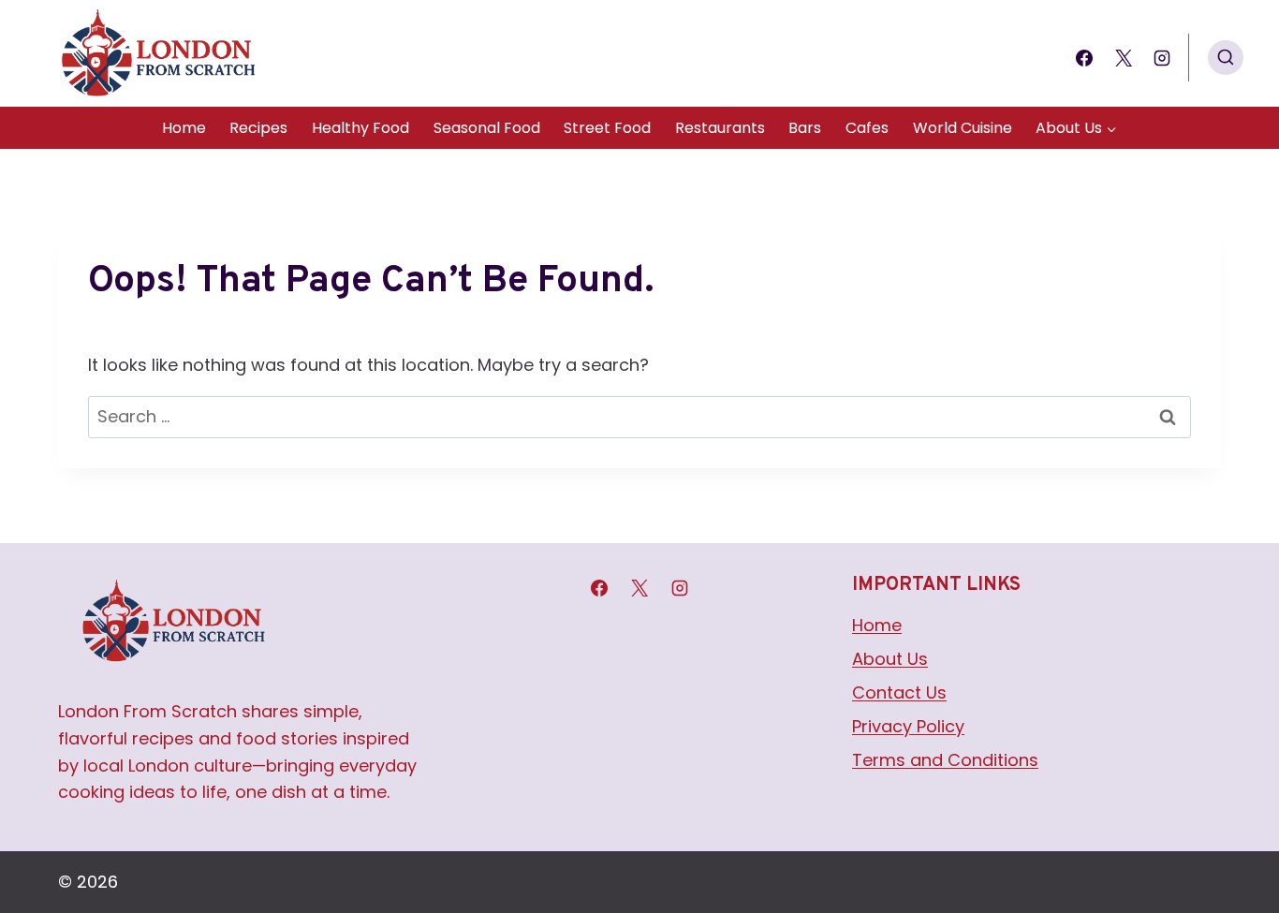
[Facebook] (1084, 58)
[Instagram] (1162, 58)
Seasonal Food (487, 128)
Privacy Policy (908, 726)
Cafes (867, 128)
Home (184, 128)
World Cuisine (962, 128)
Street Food (607, 128)
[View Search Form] (1225, 58)
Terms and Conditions (945, 760)
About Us (890, 658)
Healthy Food (360, 128)
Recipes (258, 128)
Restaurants (720, 128)
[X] (1123, 58)
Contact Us (899, 692)
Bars (804, 128)
